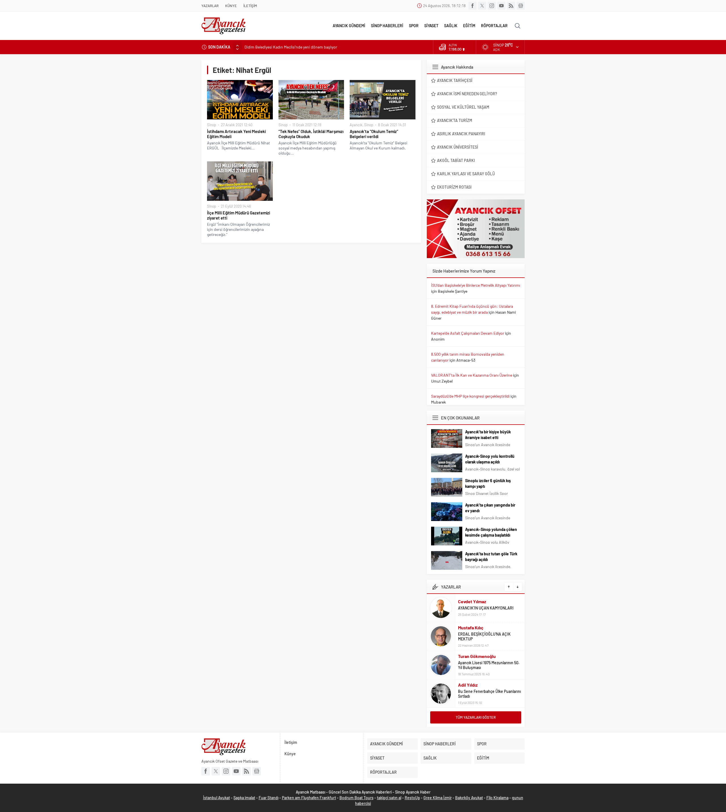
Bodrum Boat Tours (356, 797)
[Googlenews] (521, 6)
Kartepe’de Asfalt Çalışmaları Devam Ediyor (467, 333)
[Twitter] (482, 6)
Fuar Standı (268, 797)
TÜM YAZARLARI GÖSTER (476, 717)
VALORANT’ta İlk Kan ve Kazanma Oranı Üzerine (471, 375)
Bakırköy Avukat (469, 797)
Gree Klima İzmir (437, 797)
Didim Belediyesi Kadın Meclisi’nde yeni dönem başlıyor (290, 47)
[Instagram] (492, 6)
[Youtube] (501, 6)
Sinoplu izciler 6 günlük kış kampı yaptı (488, 483)
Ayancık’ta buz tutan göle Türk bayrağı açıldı (491, 556)
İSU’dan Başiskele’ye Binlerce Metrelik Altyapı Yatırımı (475, 285)
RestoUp (412, 797)
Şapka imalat (244, 797)
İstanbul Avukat (216, 797)
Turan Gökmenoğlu (477, 656)
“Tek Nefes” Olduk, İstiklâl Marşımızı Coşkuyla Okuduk (310, 134)
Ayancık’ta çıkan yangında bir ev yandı (490, 508)
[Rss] (511, 6)
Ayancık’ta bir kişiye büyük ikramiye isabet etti (488, 434)
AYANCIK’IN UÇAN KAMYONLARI (486, 608)
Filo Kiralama (497, 797)
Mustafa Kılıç (471, 627)
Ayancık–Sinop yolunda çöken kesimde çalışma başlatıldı (491, 532)
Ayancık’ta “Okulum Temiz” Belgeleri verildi (374, 134)
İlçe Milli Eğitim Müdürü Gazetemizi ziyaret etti (238, 215)
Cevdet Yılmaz (472, 601)
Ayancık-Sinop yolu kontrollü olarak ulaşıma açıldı (489, 459)
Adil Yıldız (468, 684)
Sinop (211, 125)
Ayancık (356, 125)
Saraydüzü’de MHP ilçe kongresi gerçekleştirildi (470, 396)
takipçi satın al (389, 797)
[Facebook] (472, 6)
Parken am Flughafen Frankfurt (309, 797)
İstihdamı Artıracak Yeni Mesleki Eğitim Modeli (236, 134)
